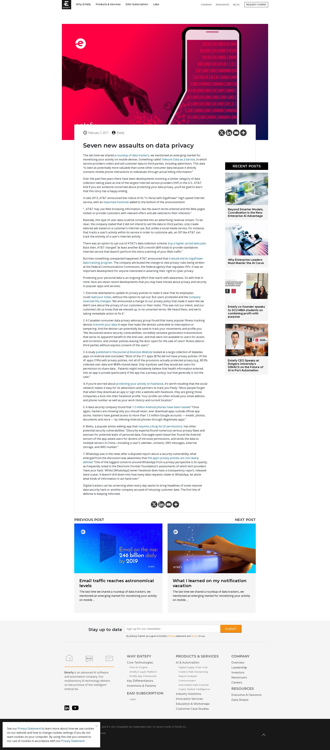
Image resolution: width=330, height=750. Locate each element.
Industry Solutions (188, 693)
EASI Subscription (137, 4)
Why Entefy (83, 4)
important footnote (116, 202)
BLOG (236, 4)
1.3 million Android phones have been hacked (161, 407)
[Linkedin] (229, 133)
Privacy (171, 636)
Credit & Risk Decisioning (193, 671)
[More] (243, 133)
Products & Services (108, 4)
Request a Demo (256, 4)
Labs (156, 4)
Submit (231, 629)
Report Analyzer (187, 676)
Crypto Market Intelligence (194, 689)
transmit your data (105, 324)
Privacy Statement (29, 728)
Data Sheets (240, 700)
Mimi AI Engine (138, 667)
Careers (236, 682)
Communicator (187, 680)
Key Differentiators (140, 680)
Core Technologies (140, 662)
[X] (221, 133)
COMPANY (206, 4)
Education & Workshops (193, 703)
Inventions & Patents (141, 685)
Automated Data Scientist (193, 684)
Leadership (239, 667)
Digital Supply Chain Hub (193, 667)
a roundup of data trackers (131, 155)
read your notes (101, 297)
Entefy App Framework (142, 676)
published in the (106, 352)
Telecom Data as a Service (178, 159)
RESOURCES (222, 4)
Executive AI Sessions (246, 695)
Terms (194, 636)
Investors (237, 672)
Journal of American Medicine (134, 352)
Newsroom (239, 677)
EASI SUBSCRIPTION (145, 693)
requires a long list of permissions (160, 426)
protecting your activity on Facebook (139, 384)
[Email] (236, 133)
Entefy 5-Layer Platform (143, 671)
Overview (237, 662)
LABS (132, 699)
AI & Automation (187, 662)
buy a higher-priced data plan (187, 243)
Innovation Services (189, 698)
